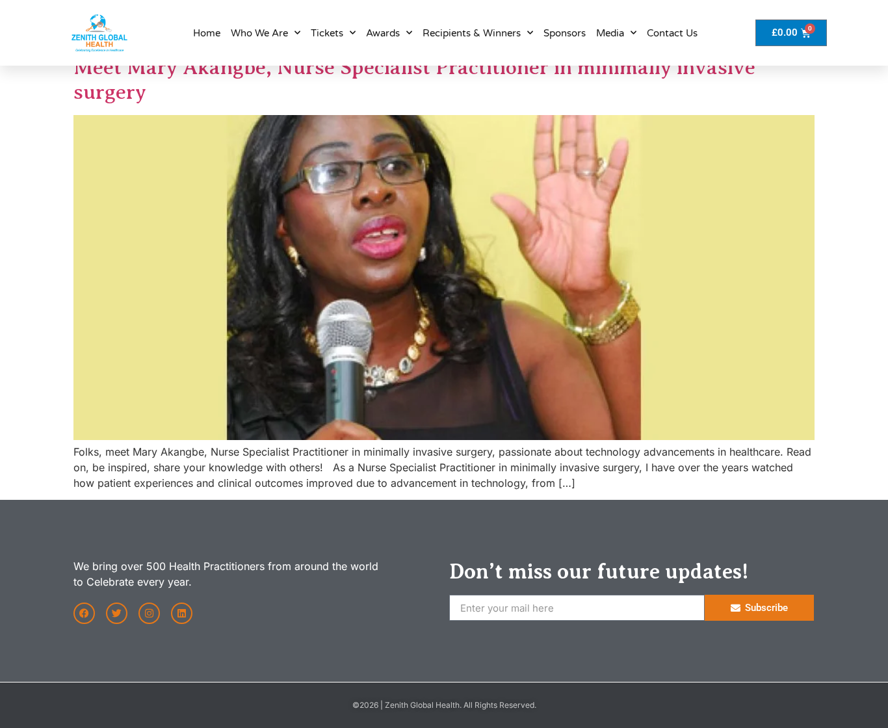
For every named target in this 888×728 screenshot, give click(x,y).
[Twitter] (116, 613)
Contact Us (672, 33)
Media (610, 33)
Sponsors (564, 33)
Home (206, 33)
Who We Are (259, 33)
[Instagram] (149, 613)
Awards (383, 33)
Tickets (327, 33)
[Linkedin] (181, 613)
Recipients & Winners (472, 33)
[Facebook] (84, 613)
